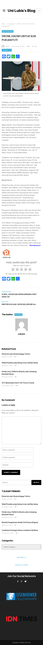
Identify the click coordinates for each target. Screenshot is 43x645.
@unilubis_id (21, 557)
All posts (18, 314)
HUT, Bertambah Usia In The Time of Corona (18, 383)
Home (3, 24)
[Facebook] (17, 581)
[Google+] (21, 581)
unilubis (7, 46)
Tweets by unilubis (21, 565)
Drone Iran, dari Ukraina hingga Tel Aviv (16, 354)
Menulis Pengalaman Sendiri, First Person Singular (20, 522)
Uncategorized (11, 24)
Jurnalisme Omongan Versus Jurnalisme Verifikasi (20, 530)
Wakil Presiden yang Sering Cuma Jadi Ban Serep (20, 363)
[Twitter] (25, 581)
